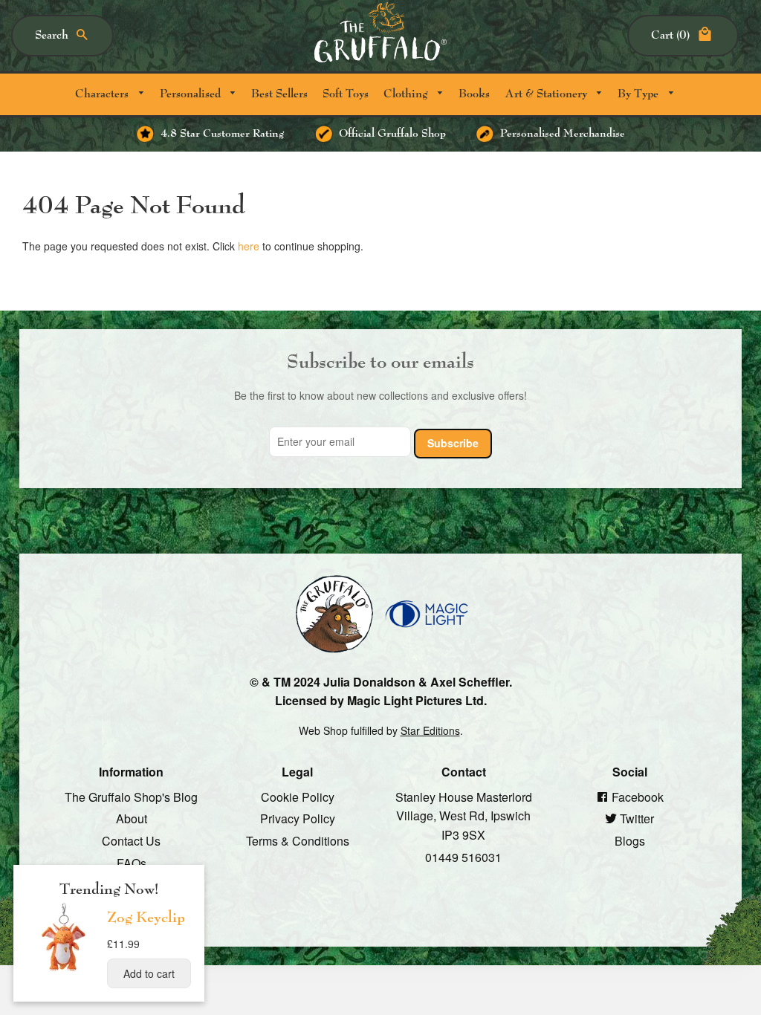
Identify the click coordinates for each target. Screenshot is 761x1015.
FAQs (131, 862)
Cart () (670, 35)
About (131, 818)
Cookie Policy (297, 796)
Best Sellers (279, 94)
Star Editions (430, 729)
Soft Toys (346, 94)
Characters (103, 94)
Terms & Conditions (297, 840)
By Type (639, 94)
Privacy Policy (297, 818)
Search (51, 35)
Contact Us (131, 840)
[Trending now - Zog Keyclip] (64, 970)
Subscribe (453, 442)
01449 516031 (463, 856)
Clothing (406, 94)
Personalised (192, 94)
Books (474, 94)
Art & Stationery (547, 94)
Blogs (630, 840)
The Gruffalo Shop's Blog (131, 796)
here (248, 246)
